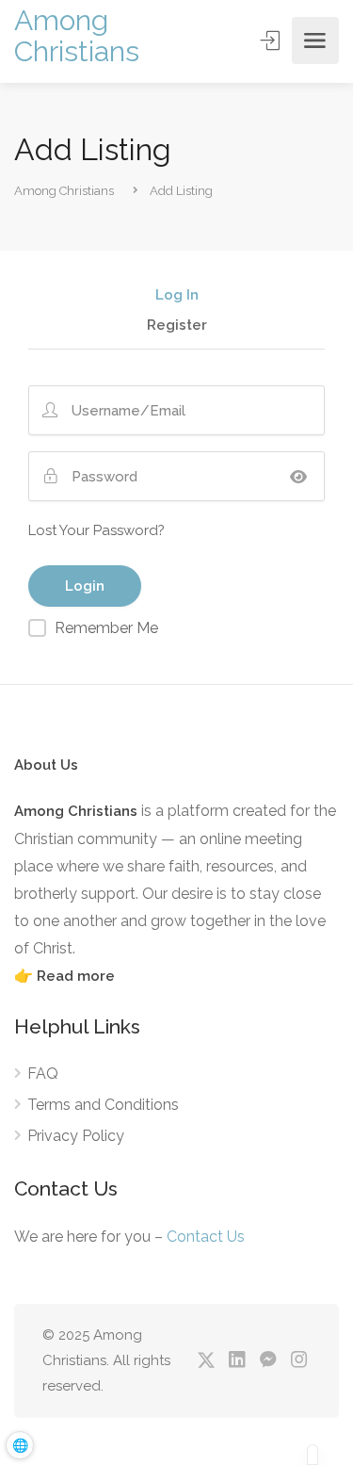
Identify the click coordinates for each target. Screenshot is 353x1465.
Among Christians (76, 36)
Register (177, 326)
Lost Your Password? (96, 530)
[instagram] (299, 1361)
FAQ (42, 1073)
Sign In (272, 40)
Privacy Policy (75, 1136)
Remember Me (106, 628)
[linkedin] (237, 1361)
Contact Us (206, 1236)
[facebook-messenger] (268, 1361)
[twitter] (205, 1361)
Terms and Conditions (103, 1105)
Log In (177, 295)
